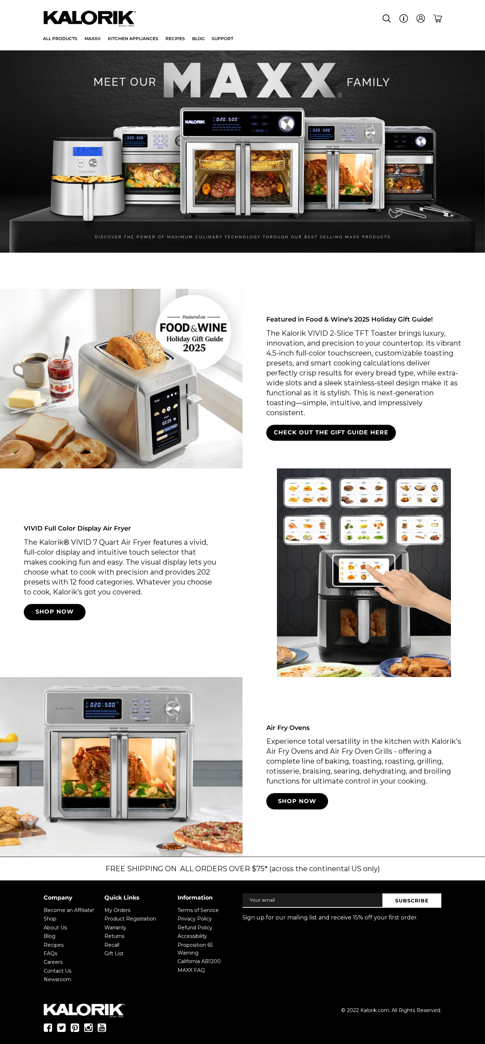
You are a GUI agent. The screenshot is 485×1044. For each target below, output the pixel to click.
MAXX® (93, 38)
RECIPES (175, 38)
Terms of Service (198, 910)
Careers (53, 962)
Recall (111, 945)
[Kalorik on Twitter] (61, 1030)
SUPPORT (222, 38)
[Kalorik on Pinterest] (75, 1030)
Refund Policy (195, 927)
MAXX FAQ (191, 970)
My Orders (117, 910)
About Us (55, 927)
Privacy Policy (195, 919)
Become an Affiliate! (69, 910)
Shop (50, 919)
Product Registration (130, 919)
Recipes (54, 945)
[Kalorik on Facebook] (48, 1030)
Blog (49, 936)
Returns (114, 936)
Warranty (115, 927)
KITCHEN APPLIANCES (133, 38)
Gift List (114, 953)
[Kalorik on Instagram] (88, 1030)
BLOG (198, 38)
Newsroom (57, 979)
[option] (242, 152)
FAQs (50, 953)
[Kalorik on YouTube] (102, 1030)
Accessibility (192, 936)
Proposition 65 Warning (195, 949)
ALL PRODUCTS (60, 38)
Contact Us (57, 971)
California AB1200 (199, 961)
